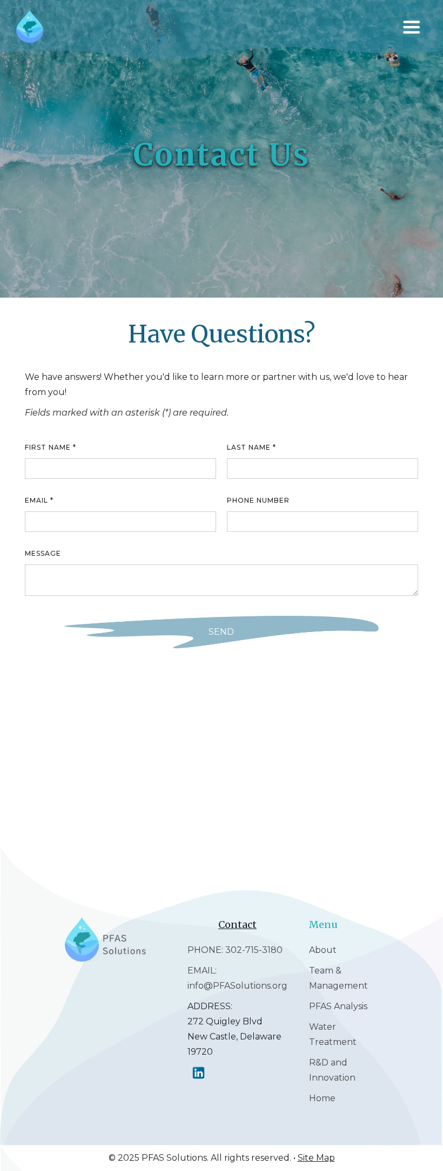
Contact (237, 924)
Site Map (316, 1158)
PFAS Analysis (338, 1006)
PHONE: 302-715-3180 (235, 950)
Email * (39, 500)
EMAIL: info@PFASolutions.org (237, 978)
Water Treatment (333, 1034)
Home (322, 1098)
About (323, 950)
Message (43, 553)
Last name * (251, 447)
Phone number (258, 500)
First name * (50, 447)
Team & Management (338, 978)
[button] (414, 27)
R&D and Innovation (332, 1070)
